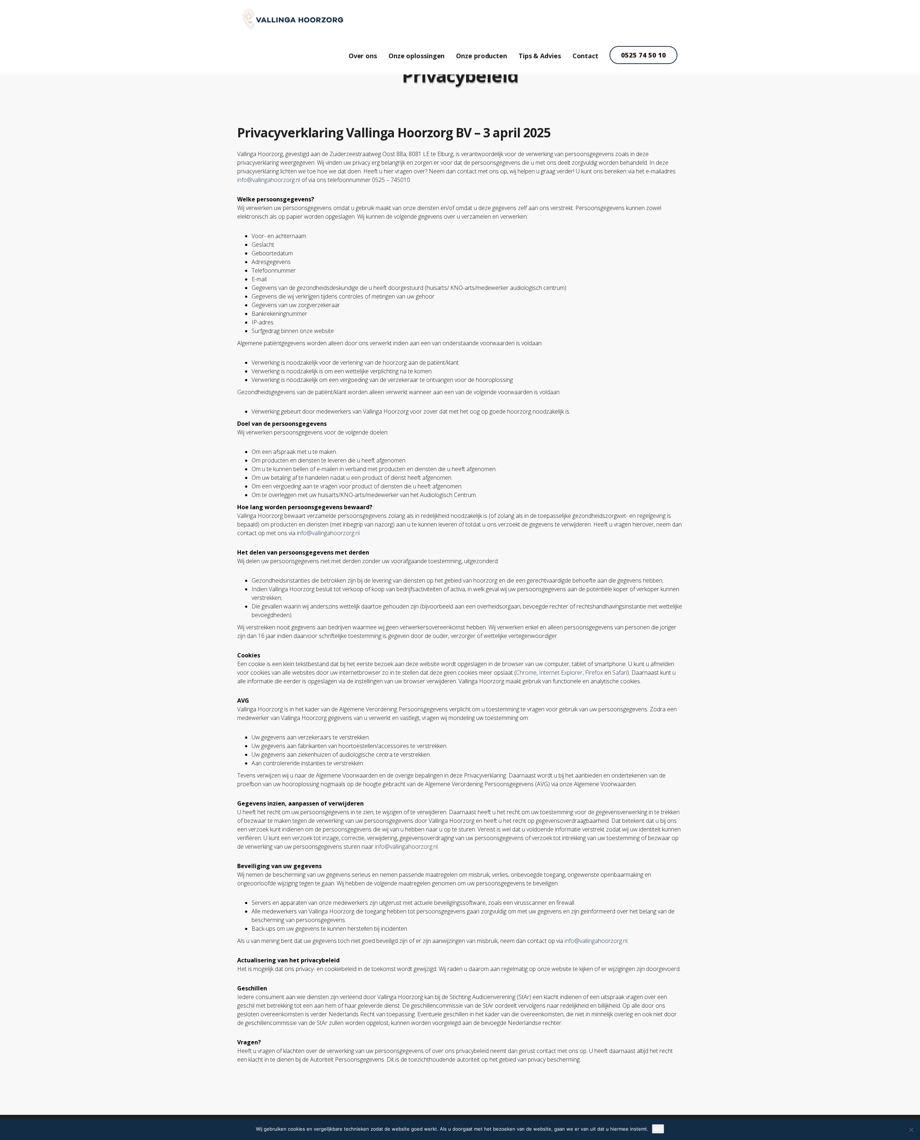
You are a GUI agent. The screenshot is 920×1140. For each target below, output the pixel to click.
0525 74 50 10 (643, 55)
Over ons (363, 55)
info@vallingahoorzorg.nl (268, 180)
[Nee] (911, 1129)
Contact (585, 55)
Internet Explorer (561, 672)
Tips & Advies (540, 55)
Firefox (594, 672)
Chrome (526, 672)
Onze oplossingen (416, 55)
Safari (619, 672)
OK (658, 1129)
